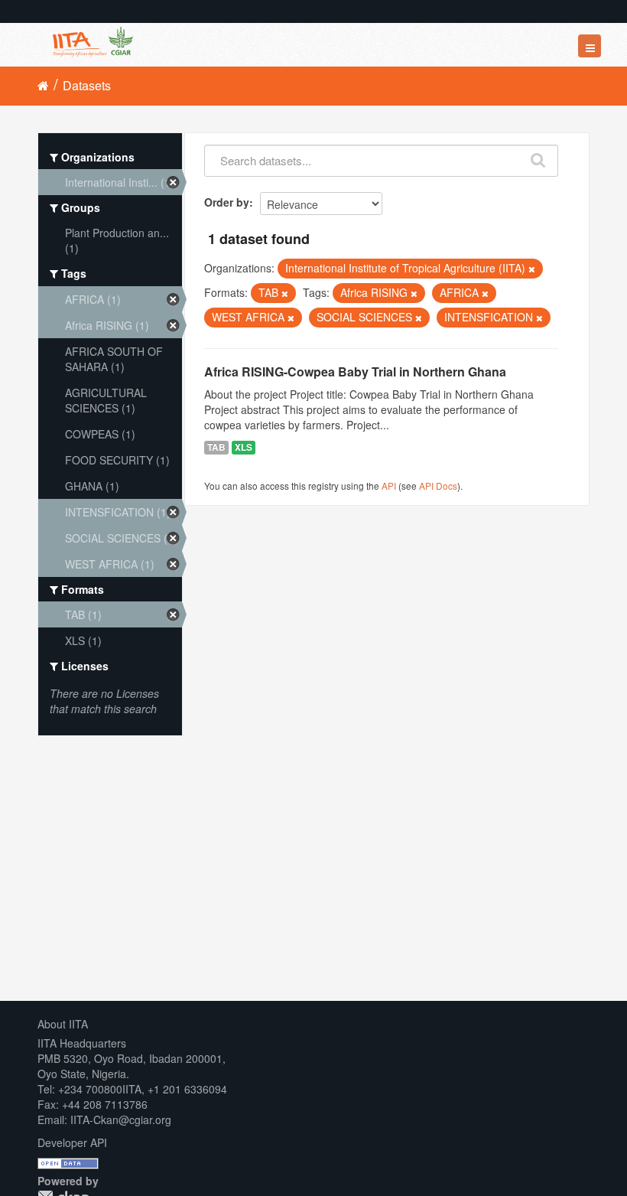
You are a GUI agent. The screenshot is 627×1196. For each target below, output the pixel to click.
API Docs (438, 485)
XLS (243, 447)
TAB (216, 447)
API (389, 485)
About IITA (62, 1023)
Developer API (72, 1142)
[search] (539, 157)
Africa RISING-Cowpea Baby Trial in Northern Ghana (355, 371)
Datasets (87, 85)
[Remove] (531, 268)
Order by (226, 202)
